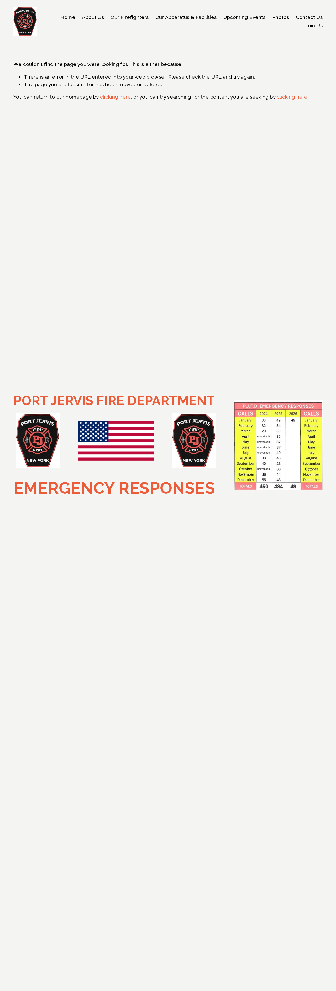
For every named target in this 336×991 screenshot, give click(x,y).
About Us (93, 17)
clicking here (115, 97)
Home (67, 17)
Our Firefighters (130, 17)
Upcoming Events (244, 17)
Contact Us (309, 17)
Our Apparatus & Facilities (186, 17)
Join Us (313, 25)
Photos (280, 17)
